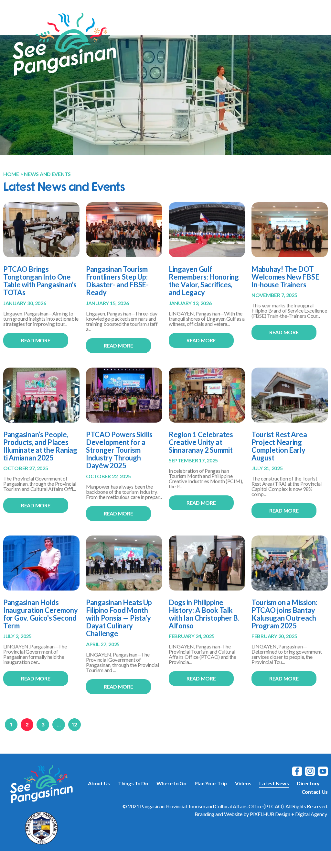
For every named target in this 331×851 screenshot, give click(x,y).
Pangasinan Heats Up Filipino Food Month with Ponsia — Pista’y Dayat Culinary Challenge (119, 618)
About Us (99, 783)
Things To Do (133, 783)
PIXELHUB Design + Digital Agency (288, 814)
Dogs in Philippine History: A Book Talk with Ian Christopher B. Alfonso (204, 614)
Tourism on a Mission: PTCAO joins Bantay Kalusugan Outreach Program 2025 (284, 614)
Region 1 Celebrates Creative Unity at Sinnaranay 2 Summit (201, 442)
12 (74, 725)
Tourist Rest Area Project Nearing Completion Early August (279, 446)
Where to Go (171, 783)
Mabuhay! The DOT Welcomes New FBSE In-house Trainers (285, 277)
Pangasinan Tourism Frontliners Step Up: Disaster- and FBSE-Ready (117, 281)
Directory (308, 783)
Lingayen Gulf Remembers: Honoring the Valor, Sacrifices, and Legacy (204, 281)
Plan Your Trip (211, 783)
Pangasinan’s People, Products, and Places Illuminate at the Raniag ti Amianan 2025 (40, 446)
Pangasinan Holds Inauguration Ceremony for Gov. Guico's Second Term (40, 614)
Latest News (274, 783)
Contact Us (315, 792)
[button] (314, 22)
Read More (35, 340)
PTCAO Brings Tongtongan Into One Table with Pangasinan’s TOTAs (40, 281)
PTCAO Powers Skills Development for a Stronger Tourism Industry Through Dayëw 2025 (119, 450)
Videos (243, 783)
